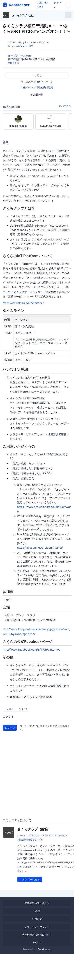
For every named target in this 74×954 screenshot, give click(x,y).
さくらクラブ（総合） (24, 15)
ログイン (10, 727)
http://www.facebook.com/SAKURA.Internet (31, 649)
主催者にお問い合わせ (37, 903)
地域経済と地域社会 (27, 839)
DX (41, 839)
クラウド (63, 835)
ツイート (23, 708)
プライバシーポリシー (37, 926)
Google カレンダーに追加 (20, 46)
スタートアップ (49, 835)
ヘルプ (37, 910)
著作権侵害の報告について (37, 934)
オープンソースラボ (19, 55)
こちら (14, 690)
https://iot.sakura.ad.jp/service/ (23, 303)
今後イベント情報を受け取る (37, 87)
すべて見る (65, 105)
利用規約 (37, 918)
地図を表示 (13, 62)
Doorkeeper (44, 949)
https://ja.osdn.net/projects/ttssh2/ (40, 547)
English (37, 942)
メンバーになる (31, 879)
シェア (9, 708)
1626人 (22, 835)
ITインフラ (34, 835)
